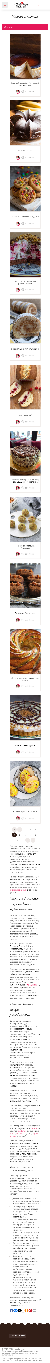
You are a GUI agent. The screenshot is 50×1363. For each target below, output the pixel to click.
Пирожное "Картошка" (25, 613)
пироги (13, 1136)
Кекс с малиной (25, 415)
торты (35, 1133)
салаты (34, 1128)
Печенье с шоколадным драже (25, 217)
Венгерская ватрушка (25, 745)
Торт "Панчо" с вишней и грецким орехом (25, 282)
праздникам (32, 984)
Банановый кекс (25, 151)
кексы (12, 1133)
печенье (20, 1133)
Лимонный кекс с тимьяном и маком (25, 679)
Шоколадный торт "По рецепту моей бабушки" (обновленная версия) (25, 482)
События (14, 1336)
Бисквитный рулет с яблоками (25, 349)
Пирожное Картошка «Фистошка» (25, 547)
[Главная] (21, 5)
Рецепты (21, 1336)
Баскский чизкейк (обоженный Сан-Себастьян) (25, 84)
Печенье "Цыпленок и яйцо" (25, 811)
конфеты (22, 1131)
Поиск (38, 5)
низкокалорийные (18, 890)
